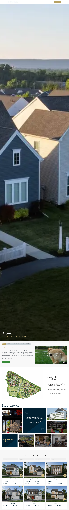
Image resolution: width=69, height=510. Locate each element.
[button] (48, 414)
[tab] (4, 344)
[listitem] (14, 378)
